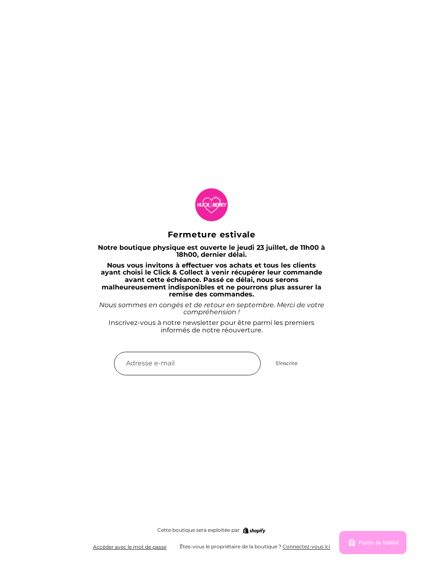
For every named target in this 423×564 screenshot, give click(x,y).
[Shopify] (254, 530)
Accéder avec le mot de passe (129, 547)
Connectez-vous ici (306, 546)
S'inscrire (286, 363)
